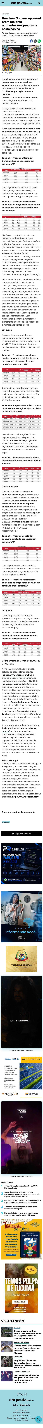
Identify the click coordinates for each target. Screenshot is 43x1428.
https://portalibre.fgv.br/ (15, 684)
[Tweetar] (35, 41)
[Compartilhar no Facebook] (31, 41)
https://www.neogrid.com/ (25, 797)
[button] (38, 1419)
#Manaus (5, 822)
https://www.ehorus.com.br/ (17, 675)
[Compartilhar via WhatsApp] (39, 41)
